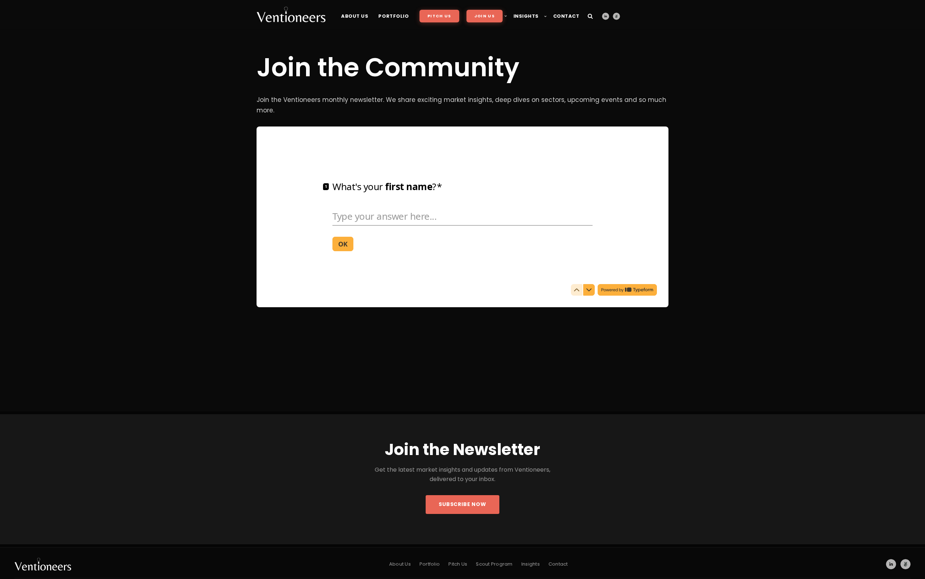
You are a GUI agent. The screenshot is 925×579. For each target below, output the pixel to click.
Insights (530, 564)
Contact (566, 16)
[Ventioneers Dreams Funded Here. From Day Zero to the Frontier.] (291, 14)
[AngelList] (616, 16)
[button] (505, 16)
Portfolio (393, 16)
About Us (354, 16)
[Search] (590, 16)
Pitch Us (439, 16)
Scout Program (494, 564)
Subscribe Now (462, 504)
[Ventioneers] (42, 564)
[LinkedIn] (605, 16)
